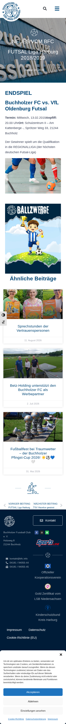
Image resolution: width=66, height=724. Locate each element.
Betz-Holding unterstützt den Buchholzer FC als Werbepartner (33, 390)
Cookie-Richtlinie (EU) (22, 637)
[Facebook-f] (36, 532)
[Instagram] (42, 532)
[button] (61, 654)
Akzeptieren (33, 692)
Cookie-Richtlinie (16, 719)
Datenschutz (37, 630)
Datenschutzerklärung (36, 719)
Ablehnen (33, 701)
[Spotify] (47, 532)
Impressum (53, 719)
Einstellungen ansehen (33, 710)
